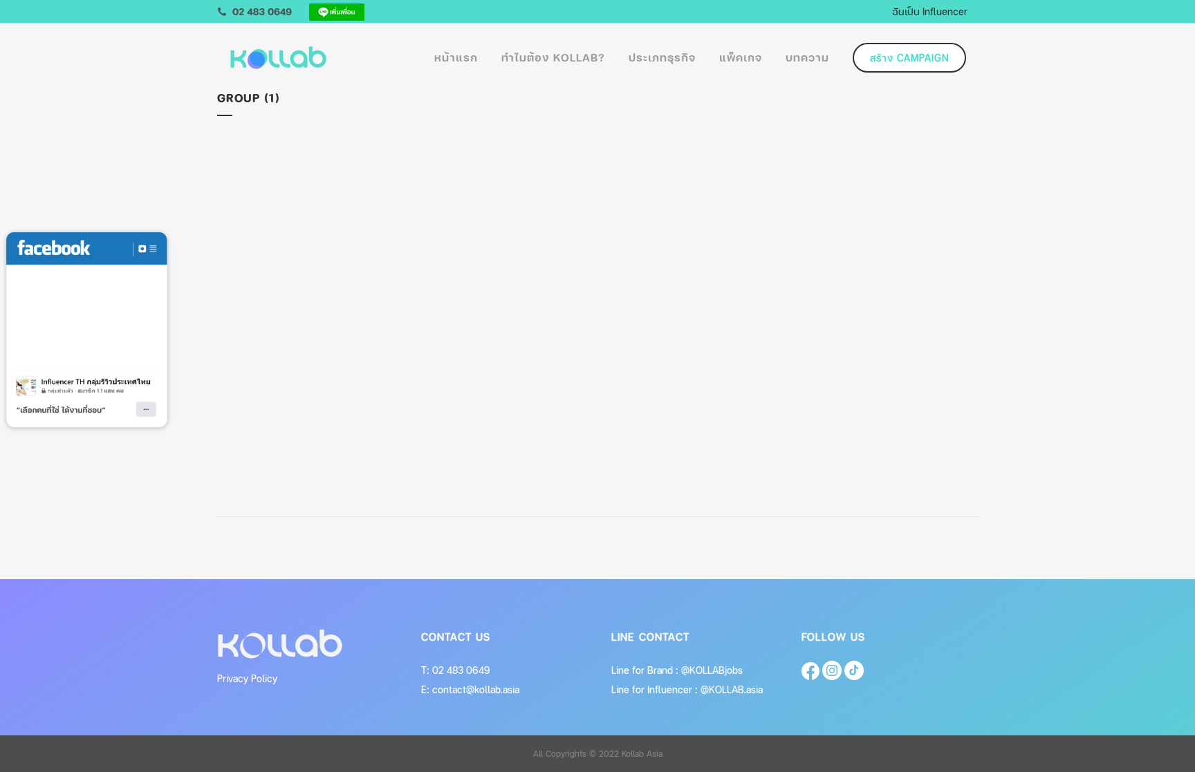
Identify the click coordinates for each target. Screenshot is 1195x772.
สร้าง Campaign (909, 57)
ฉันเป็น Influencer (929, 11)
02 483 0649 (461, 670)
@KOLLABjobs (712, 670)
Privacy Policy (247, 678)
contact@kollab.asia (475, 689)
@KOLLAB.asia (732, 689)
